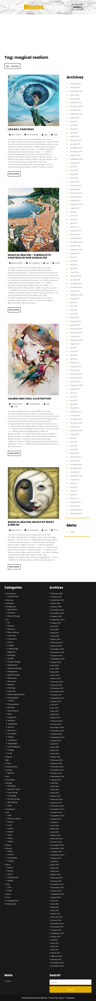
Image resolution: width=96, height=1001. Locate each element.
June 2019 (74, 125)
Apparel (11, 773)
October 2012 (75, 427)
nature (10, 831)
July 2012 (73, 438)
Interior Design (14, 616)
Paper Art (12, 691)
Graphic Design (14, 662)
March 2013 (74, 408)
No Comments (30, 134)
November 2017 (76, 197)
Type (10, 805)
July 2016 (73, 257)
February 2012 (75, 457)
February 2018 (75, 185)
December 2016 (76, 238)
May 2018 (73, 174)
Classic (11, 642)
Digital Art (12, 652)
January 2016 (75, 280)
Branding (11, 786)
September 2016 (76, 249)
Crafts (8, 763)
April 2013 (74, 404)
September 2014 (76, 340)
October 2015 (75, 291)
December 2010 (76, 510)
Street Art (12, 730)
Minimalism (12, 678)
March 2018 (74, 182)
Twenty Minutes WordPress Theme (38, 997)
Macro (11, 700)
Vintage (11, 750)
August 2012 (74, 434)
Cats (9, 887)
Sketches (11, 720)
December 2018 (76, 148)
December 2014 (76, 329)
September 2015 (76, 295)
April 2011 (74, 494)
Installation (10, 809)
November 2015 (76, 287)
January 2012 (75, 461)
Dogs (10, 890)
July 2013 (73, 393)
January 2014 (75, 370)
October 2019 (75, 110)
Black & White (13, 632)
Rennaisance (13, 711)
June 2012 (74, 442)
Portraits (11, 707)
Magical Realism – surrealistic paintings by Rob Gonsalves (29, 256)
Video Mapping (14, 747)
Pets (8, 884)
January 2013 (75, 415)
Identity (9, 783)
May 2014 (73, 355)
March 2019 (74, 136)
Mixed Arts (12, 681)
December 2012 (76, 419)
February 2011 (75, 502)
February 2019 (75, 140)
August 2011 (74, 479)
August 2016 (74, 253)
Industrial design (15, 668)
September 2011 (76, 476)
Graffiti (11, 658)
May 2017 (73, 219)
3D (9, 622)
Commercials (13, 596)
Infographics (13, 671)
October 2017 (75, 200)
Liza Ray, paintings (21, 129)
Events (10, 871)
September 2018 (76, 159)
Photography (13, 698)
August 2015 (74, 298)
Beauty (9, 757)
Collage (11, 645)
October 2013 (75, 381)
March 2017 (74, 227)
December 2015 (76, 283)
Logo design (13, 792)
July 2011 (73, 483)
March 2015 (74, 317)
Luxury (10, 828)
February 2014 (75, 366)
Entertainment (12, 767)
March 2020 (74, 95)
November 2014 (76, 332)
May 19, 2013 (15, 530)
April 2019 (74, 133)
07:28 (54, 263)
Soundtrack (12, 858)
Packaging (12, 796)
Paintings (11, 688)
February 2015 (75, 321)
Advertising (10, 593)
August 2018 (74, 163)
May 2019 (73, 129)
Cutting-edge (13, 649)
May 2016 (73, 265)
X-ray (10, 753)
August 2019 (74, 117)
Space (8, 894)
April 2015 (74, 314)
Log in (72, 532)
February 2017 (75, 231)
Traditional (12, 740)
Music (8, 865)
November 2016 (76, 242)
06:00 (53, 134)
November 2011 (76, 468)
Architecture (11, 606)
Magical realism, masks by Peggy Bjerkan (31, 523)
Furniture (11, 613)
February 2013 (75, 412)
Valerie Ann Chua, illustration (29, 398)
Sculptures (12, 717)
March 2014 (74, 363)
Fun (7, 776)
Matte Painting (14, 675)
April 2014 (74, 359)
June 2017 (74, 216)
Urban (10, 838)
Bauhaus (11, 629)
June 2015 (74, 306)
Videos (10, 880)
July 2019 (73, 121)
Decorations (13, 609)
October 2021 (75, 87)
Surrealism (12, 733)
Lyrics (10, 874)
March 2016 (74, 272)
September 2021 (76, 91)
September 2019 (76, 114)
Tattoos (11, 737)
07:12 (53, 530)
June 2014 (74, 351)
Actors (10, 851)
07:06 (13, 406)
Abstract (11, 626)
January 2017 (75, 234)
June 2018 (74, 170)
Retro (10, 714)
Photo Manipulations (16, 694)
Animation (10, 603)
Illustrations (13, 665)
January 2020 (75, 99)
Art (7, 619)
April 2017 (74, 223)
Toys (8, 897)
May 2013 (73, 400)
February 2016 (75, 276)
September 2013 (76, 385)
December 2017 (76, 193)
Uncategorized (12, 900)
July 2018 (73, 166)
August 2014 (74, 344)
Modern (11, 684)
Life (7, 812)
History (11, 822)
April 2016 (74, 268)
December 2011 (76, 464)
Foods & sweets (14, 818)
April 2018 (74, 178)
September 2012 (76, 430)
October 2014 (75, 336)
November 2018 (76, 151)
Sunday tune (13, 877)
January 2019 (75, 144)
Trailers (11, 861)
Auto (10, 815)
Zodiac (10, 841)
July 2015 (73, 302)
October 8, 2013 (16, 404)
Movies (9, 848)
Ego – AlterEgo (12, 66)
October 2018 (75, 155)
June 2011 (74, 487)
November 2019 (76, 106)
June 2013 (74, 396)
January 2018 (75, 189)
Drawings (11, 655)
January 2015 (75, 325)
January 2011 (75, 506)
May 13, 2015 (15, 134)
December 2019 (76, 102)
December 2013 (76, 374)
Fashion (9, 770)
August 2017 (74, 208)
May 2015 (73, 310)
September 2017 (76, 204)
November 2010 (76, 513)
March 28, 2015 (16, 263)
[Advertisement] (48, 33)
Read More (14, 174)
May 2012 (73, 445)
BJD (7, 760)
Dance (10, 867)
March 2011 (74, 498)
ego (43, 134)
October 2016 (75, 246)
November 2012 (76, 423)
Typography (13, 743)
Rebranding (12, 802)
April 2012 (74, 449)
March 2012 (74, 453)
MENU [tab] (77, 7)
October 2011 (75, 472)
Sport (10, 835)
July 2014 (73, 347)
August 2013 (74, 389)
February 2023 (75, 84)
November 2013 (76, 378)
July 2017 (73, 212)
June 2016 (74, 261)
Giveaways (10, 780)
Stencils (11, 727)
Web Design (11, 904)
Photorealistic (13, 704)
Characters (12, 639)
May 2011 (73, 491)
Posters (11, 854)
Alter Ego (9, 600)
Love (10, 825)
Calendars (12, 635)
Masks (9, 845)
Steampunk (12, 724)
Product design (14, 799)
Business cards (14, 789)
